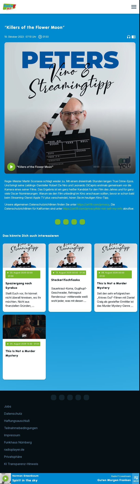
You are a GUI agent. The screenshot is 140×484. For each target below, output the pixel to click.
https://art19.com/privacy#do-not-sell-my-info (92, 208)
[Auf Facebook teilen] (57, 222)
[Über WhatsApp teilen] (74, 222)
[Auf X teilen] (66, 222)
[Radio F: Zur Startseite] (66, 6)
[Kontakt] (86, 397)
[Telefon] (78, 397)
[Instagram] (70, 397)
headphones (129, 37)
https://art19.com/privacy (93, 204)
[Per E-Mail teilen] (82, 222)
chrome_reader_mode (133, 37)
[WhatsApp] (62, 397)
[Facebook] (53, 397)
